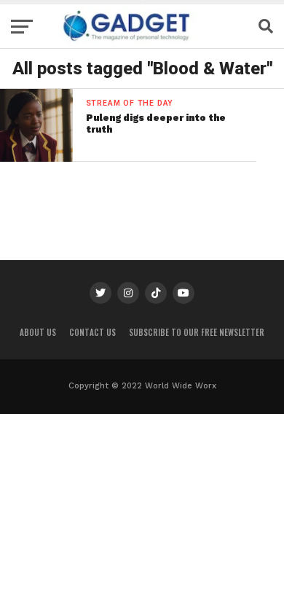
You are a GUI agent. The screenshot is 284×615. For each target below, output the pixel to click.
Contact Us (92, 332)
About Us (38, 332)
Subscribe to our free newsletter (196, 332)
